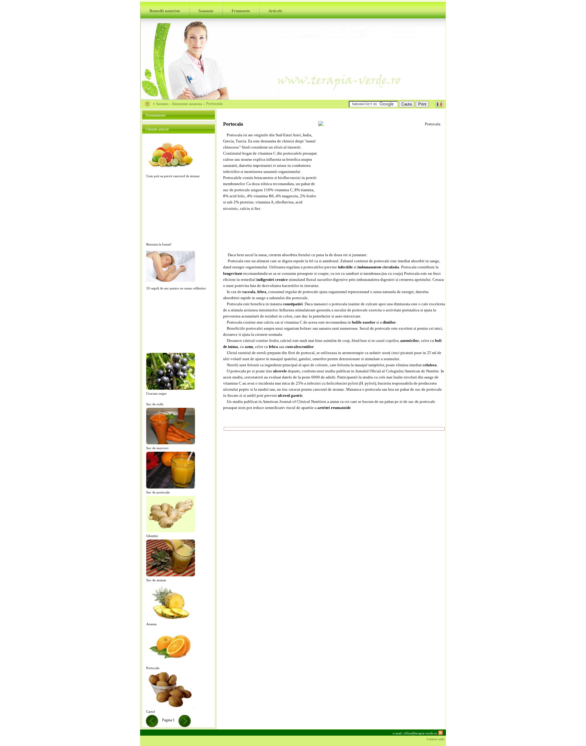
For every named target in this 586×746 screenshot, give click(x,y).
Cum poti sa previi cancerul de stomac (173, 176)
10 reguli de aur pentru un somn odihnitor (176, 288)
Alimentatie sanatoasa (187, 104)
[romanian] (439, 103)
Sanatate (162, 104)
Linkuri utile (435, 739)
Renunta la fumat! (158, 244)
